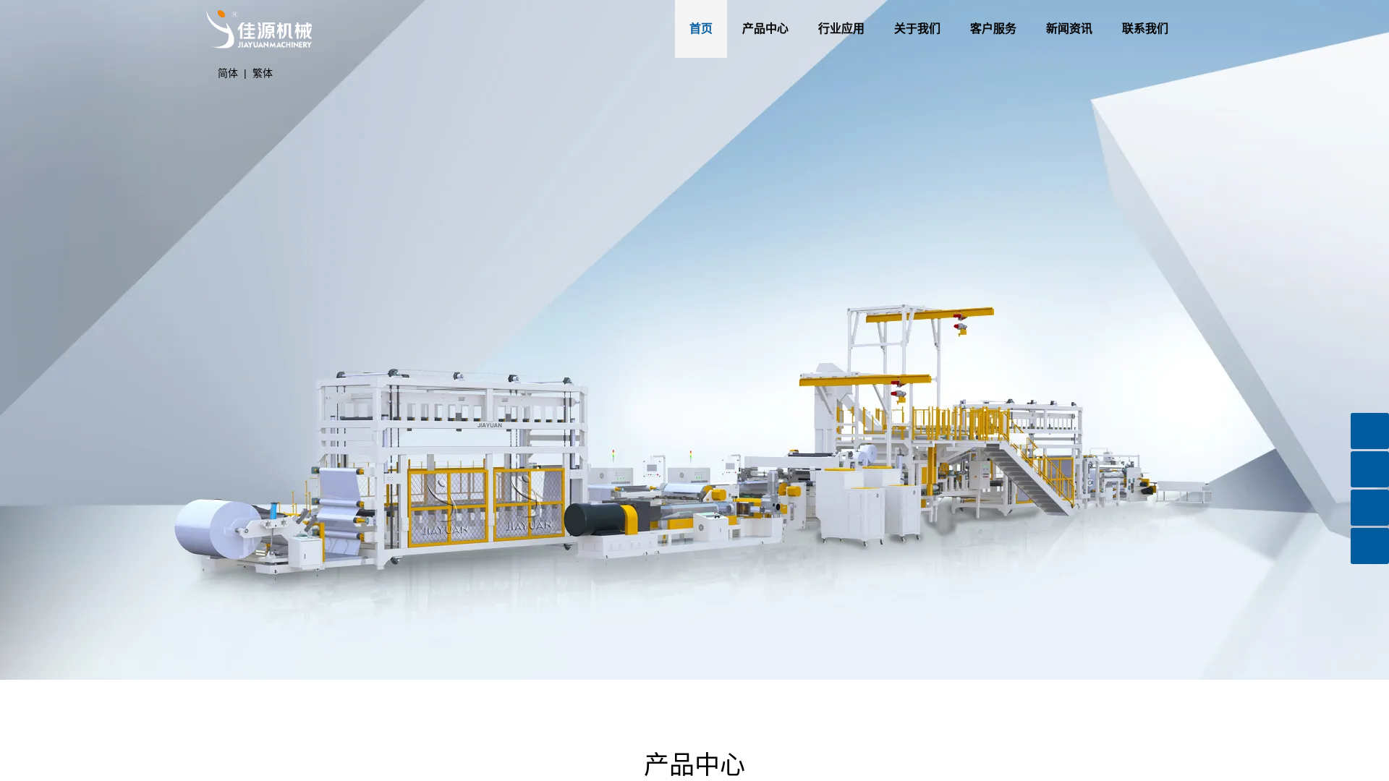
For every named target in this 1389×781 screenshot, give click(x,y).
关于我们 (899, 28)
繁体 (262, 73)
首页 (682, 28)
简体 (228, 73)
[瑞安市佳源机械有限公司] (259, 6)
